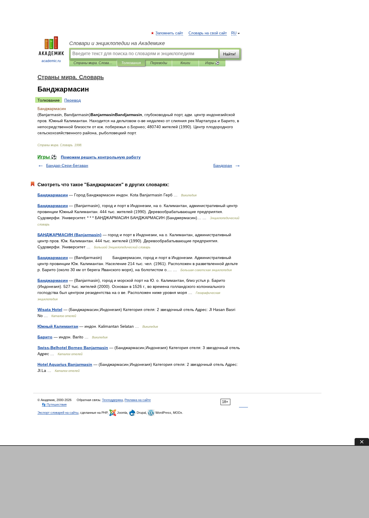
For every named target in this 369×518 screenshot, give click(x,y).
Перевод (72, 100)
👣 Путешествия (54, 404)
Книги (185, 63)
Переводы (158, 63)
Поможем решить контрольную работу (101, 157)
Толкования (131, 63)
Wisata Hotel (49, 309)
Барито (44, 337)
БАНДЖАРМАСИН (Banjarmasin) (69, 234)
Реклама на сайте (138, 400)
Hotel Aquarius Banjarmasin (64, 364)
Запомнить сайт (169, 33)
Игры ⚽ (212, 63)
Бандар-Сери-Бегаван (67, 165)
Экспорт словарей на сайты (57, 412)
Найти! (229, 54)
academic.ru (51, 61)
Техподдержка (112, 400)
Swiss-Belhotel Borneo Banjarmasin (72, 347)
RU (233, 33)
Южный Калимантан (57, 326)
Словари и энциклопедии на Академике (117, 43)
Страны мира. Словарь (93, 63)
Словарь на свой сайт (208, 33)
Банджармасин (52, 195)
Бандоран (222, 165)
